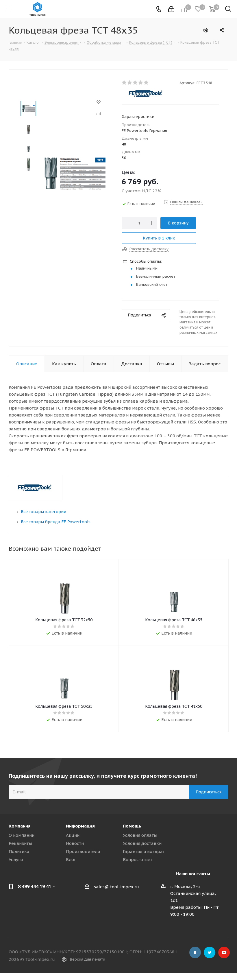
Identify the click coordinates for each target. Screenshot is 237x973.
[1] (124, 82)
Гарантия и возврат (144, 851)
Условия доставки (142, 843)
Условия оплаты (140, 835)
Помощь (132, 826)
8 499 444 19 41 (34, 886)
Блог (71, 859)
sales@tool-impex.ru (116, 887)
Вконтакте (195, 952)
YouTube (224, 952)
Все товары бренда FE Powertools (55, 521)
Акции (72, 835)
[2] (130, 82)
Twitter (209, 952)
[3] (135, 82)
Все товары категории (43, 511)
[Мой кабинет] (171, 9)
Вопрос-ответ (137, 859)
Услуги (16, 859)
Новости (75, 843)
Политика (19, 851)
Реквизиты (20, 843)
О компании (21, 835)
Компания (20, 826)
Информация (80, 826)
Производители (83, 851)
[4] (141, 82)
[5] (146, 82)
